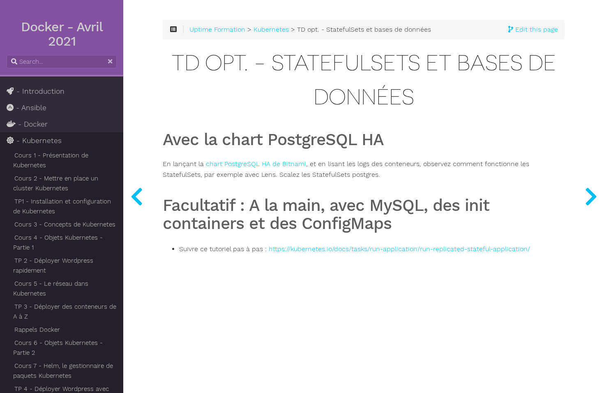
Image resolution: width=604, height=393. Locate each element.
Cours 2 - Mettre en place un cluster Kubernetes (55, 183)
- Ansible (30, 108)
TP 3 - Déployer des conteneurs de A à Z (64, 311)
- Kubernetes (38, 140)
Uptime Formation (217, 29)
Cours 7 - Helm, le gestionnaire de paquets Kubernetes (63, 370)
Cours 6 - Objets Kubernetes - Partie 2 (58, 347)
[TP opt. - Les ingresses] (591, 196)
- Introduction (39, 91)
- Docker (32, 124)
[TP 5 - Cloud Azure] (136, 196)
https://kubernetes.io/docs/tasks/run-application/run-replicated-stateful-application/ (399, 249)
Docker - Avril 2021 (62, 34)
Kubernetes (271, 29)
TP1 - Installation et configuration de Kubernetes (62, 206)
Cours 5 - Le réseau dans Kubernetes (50, 288)
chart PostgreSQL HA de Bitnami (256, 164)
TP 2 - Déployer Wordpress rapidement (53, 265)
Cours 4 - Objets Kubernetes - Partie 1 (58, 242)
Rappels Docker (37, 329)
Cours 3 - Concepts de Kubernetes (64, 224)
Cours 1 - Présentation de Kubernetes (50, 160)
